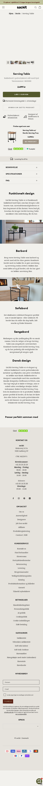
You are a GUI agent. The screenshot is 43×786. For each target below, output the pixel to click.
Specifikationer (14, 174)
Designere (21, 519)
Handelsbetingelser (21, 605)
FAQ (7, 180)
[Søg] (36, 7)
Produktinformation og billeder (21, 583)
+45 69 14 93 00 (21, 483)
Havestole (21, 661)
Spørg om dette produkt (21, 108)
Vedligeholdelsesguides (21, 576)
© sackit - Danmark (21, 738)
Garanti (21, 587)
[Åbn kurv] (40, 7)
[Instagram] (19, 498)
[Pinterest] (24, 498)
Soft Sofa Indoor (21, 646)
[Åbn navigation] (3, 7)
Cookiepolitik (21, 617)
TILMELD (8, 701)
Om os (21, 512)
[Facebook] (13, 498)
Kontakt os (21, 549)
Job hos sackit (21, 523)
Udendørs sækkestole (21, 642)
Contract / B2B (21, 535)
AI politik (21, 613)
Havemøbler (21, 653)
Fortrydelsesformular (21, 560)
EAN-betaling (21, 624)
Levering (21, 568)
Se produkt (31, 142)
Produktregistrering (21, 531)
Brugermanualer (21, 572)
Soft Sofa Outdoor (21, 650)
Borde (17, 13)
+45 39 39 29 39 (21, 464)
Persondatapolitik (21, 609)
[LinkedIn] (30, 498)
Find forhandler (21, 552)
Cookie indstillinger (21, 620)
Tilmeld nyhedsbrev (21, 591)
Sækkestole (21, 638)
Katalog (21, 580)
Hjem (11, 13)
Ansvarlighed (21, 515)
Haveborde (21, 665)
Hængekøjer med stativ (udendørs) (21, 657)
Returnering (21, 564)
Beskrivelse (12, 167)
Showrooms (21, 556)
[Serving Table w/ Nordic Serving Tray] (12, 130)
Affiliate (21, 527)
